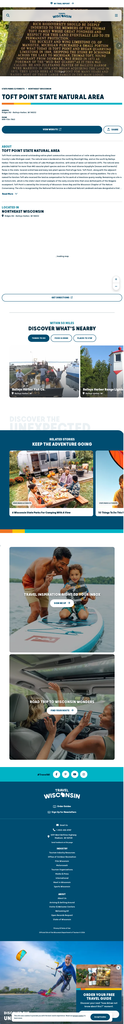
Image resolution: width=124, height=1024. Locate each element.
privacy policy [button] (78, 1016)
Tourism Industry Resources (62, 852)
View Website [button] (50, 129)
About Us (62, 898)
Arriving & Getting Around (62, 902)
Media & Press (62, 874)
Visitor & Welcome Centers (62, 907)
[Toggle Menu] (114, 15)
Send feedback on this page (62, 842)
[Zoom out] (116, 286)
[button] (62, 3)
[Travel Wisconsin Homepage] (62, 15)
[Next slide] (119, 45)
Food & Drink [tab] (61, 338)
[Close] (118, 968)
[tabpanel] (62, 371)
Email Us (64, 825)
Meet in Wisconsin (62, 882)
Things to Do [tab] (39, 338)
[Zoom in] (116, 279)
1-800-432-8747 (64, 830)
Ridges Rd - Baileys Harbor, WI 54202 (19, 112)
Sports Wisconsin (62, 886)
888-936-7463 (8, 119)
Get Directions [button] (60, 297)
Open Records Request (62, 915)
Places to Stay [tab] (84, 338)
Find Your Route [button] (60, 710)
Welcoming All (62, 911)
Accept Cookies (100, 1017)
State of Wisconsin (62, 919)
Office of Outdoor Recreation (62, 857)
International (62, 878)
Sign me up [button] (60, 603)
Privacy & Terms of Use (62, 928)
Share (114, 129)
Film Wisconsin (62, 861)
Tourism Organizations (62, 869)
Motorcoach (62, 865)
